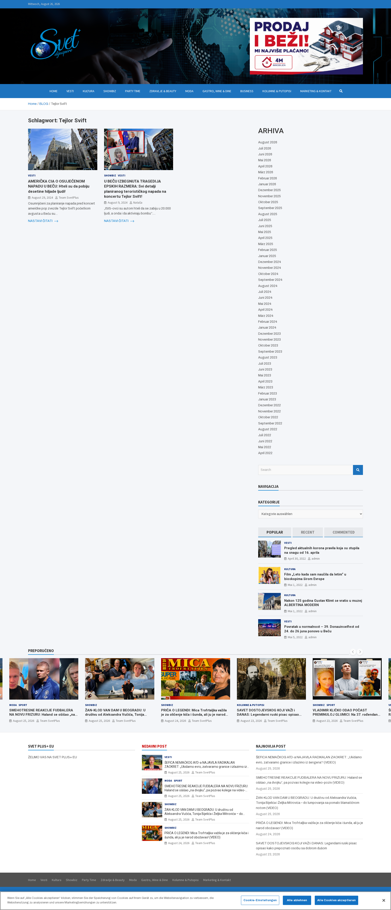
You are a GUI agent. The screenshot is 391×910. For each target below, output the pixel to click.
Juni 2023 (265, 369)
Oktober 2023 (268, 345)
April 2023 (265, 381)
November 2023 (269, 339)
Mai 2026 (264, 160)
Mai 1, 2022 (295, 585)
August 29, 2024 (42, 197)
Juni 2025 (265, 226)
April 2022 (265, 453)
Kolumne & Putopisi (276, 91)
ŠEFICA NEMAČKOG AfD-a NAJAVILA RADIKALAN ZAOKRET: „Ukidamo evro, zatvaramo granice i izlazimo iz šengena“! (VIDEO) (346, 717)
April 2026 (265, 166)
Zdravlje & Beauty (162, 91)
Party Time (132, 91)
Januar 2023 (267, 399)
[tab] (274, 532)
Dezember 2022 (269, 405)
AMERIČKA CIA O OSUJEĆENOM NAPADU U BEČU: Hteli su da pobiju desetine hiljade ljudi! (58, 186)
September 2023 (270, 351)
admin (316, 558)
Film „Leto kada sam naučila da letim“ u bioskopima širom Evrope (315, 576)
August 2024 (267, 286)
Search (358, 470)
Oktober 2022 (268, 417)
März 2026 (265, 172)
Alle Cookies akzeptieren (336, 900)
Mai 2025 (264, 232)
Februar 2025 (267, 250)
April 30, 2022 (297, 558)
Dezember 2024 (269, 262)
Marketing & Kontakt (315, 91)
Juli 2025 (264, 220)
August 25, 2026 (23, 721)
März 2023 (265, 387)
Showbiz (109, 91)
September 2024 (270, 280)
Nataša (137, 202)
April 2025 (265, 238)
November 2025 (269, 196)
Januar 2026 (267, 184)
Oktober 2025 (268, 202)
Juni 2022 (265, 441)
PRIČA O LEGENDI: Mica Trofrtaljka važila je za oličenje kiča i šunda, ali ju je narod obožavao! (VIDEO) (118, 714)
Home (53, 91)
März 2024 (265, 316)
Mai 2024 (264, 304)
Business (246, 91)
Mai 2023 (264, 375)
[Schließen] (384, 900)
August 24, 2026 (99, 721)
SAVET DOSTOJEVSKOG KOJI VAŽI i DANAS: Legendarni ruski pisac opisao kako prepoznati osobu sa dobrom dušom (194, 714)
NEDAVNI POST (154, 746)
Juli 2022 (264, 435)
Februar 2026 (267, 178)
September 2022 (270, 423)
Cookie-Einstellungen (260, 900)
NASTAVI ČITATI (40, 221)
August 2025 (267, 214)
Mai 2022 (264, 447)
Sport (255, 705)
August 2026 (267, 142)
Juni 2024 (265, 297)
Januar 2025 (267, 256)
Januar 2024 (267, 327)
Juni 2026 (265, 154)
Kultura (88, 91)
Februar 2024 (267, 321)
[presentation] (353, 652)
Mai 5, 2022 (295, 637)
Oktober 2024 (268, 274)
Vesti (70, 91)
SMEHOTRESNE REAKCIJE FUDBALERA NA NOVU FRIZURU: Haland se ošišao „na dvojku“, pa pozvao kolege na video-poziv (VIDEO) (206, 790)
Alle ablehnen (297, 900)
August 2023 (267, 357)
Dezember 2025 (269, 190)
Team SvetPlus (69, 197)
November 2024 (269, 268)
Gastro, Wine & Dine (217, 91)
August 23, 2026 (175, 721)
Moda (189, 91)
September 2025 (270, 208)
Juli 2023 (264, 363)
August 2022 (267, 429)
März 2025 (265, 244)
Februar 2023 (267, 393)
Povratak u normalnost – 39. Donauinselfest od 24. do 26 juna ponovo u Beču (321, 629)
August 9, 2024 (117, 202)
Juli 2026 (264, 148)
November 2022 (269, 411)
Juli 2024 (264, 292)
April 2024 (265, 309)
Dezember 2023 (269, 333)
